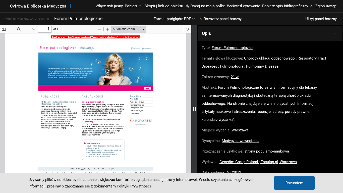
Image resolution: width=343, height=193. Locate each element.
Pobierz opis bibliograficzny (285, 6)
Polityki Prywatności (134, 186)
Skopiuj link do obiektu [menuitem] (164, 6)
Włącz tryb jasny (109, 6)
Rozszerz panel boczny (223, 19)
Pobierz (131, 6)
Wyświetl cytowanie (243, 6)
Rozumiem (294, 183)
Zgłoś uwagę (326, 6)
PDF (187, 19)
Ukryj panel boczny (321, 19)
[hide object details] (194, 109)
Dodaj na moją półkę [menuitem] (207, 6)
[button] (270, 33)
